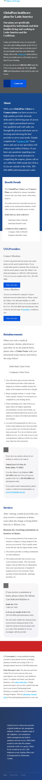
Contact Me (23, 141)
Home (5, 775)
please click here (21, 682)
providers (26, 310)
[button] (40, 2)
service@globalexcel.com (15, 492)
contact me (22, 54)
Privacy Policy (14, 775)
